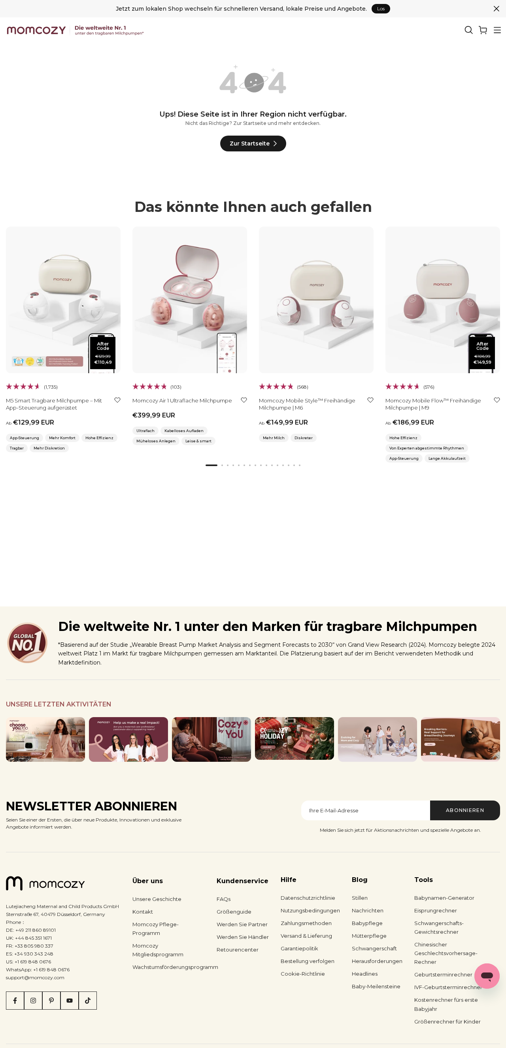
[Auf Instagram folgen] (33, 1000)
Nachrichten (367, 910)
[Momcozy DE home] (76, 30)
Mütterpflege (369, 936)
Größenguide (234, 911)
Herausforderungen (377, 961)
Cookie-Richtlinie (303, 974)
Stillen (360, 898)
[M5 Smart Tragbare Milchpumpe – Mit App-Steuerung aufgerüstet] (63, 300)
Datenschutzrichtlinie (308, 898)
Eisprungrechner (435, 910)
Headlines (365, 974)
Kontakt (142, 911)
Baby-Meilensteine (376, 986)
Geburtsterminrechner (443, 974)
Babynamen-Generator (444, 898)
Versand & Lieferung (306, 936)
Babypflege (367, 923)
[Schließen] (496, 8)
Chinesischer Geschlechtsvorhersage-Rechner (446, 953)
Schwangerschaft (374, 948)
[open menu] (497, 30)
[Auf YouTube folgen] (69, 1000)
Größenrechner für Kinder (447, 1021)
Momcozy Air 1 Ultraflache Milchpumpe (182, 400)
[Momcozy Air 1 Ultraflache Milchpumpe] (189, 300)
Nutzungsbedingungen (310, 910)
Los (381, 8)
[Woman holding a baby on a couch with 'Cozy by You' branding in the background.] (211, 739)
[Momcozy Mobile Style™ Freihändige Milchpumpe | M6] (316, 300)
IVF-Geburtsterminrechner (448, 987)
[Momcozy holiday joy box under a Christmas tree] (294, 738)
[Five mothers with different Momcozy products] (377, 739)
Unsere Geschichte (156, 899)
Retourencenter (238, 949)
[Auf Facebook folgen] (15, 1000)
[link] (483, 30)
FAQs (223, 899)
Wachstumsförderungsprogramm (175, 967)
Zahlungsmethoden (306, 923)
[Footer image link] (45, 739)
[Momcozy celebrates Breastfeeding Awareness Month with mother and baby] (460, 739)
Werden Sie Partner (242, 924)
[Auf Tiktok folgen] (88, 1000)
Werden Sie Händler (243, 937)
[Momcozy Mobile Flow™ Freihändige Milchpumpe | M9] (442, 300)
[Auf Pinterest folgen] (51, 1000)
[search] (469, 30)
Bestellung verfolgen (307, 961)
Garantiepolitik (299, 948)
